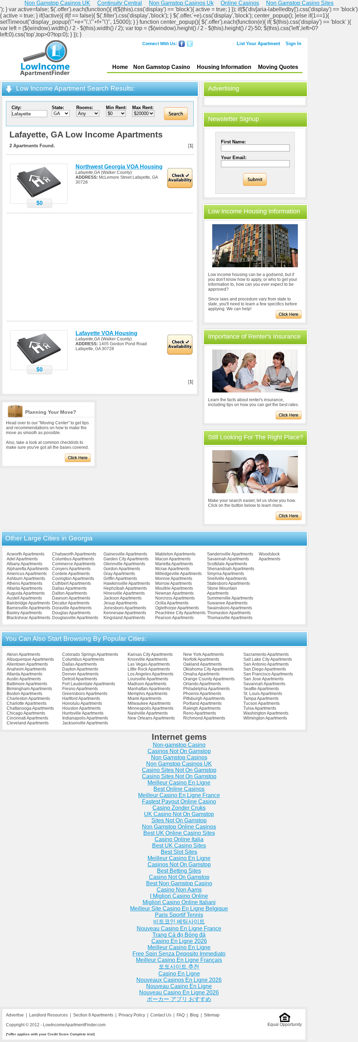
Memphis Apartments (147, 693)
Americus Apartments (27, 573)
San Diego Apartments (264, 669)
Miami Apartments (145, 698)
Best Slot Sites (179, 852)
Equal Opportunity (284, 1024)
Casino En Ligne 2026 (179, 941)
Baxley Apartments (24, 612)
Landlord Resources (48, 1015)
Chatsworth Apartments (74, 554)
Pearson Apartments (174, 617)
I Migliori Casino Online (179, 896)
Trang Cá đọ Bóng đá (179, 935)
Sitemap (212, 1015)
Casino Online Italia (179, 839)
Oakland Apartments (202, 664)
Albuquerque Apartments (30, 659)
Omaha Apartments (201, 674)
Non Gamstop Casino (161, 67)
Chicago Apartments (26, 713)
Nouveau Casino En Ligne (179, 986)
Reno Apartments (199, 713)
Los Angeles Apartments (150, 674)
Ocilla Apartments (171, 603)
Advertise (15, 1015)
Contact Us (160, 1015)
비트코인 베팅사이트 (179, 921)
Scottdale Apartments (227, 563)
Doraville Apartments (72, 607)
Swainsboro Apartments (229, 607)
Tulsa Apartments (259, 708)
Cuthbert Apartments (71, 583)
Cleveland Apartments (28, 723)
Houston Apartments (81, 708)
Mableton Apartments (175, 554)
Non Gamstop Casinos (179, 757)
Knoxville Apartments (147, 659)
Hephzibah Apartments (125, 588)
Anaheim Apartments (26, 669)
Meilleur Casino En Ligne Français (179, 960)
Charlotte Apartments (26, 703)
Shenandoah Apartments (230, 568)
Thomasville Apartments (229, 617)
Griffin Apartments (120, 578)
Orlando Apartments (202, 683)
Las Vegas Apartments (149, 664)
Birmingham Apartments (29, 688)
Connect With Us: (159, 43)
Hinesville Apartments (124, 593)
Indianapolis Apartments (85, 718)
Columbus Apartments (73, 559)
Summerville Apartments (230, 598)
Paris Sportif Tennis (179, 915)
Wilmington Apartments (265, 718)
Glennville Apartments (124, 563)
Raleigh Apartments (202, 708)
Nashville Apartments (148, 713)
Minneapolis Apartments (150, 708)
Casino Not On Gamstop (179, 877)
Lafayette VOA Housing (106, 333)
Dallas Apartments (69, 588)
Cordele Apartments (71, 573)
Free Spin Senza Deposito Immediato (179, 954)
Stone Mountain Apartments (222, 591)
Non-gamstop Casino (179, 745)
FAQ (181, 1015)
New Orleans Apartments (151, 718)
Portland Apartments (202, 703)
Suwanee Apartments (227, 603)
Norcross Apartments (175, 598)
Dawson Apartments (71, 598)
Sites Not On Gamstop (179, 820)
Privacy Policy (132, 1015)
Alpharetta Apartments (28, 568)
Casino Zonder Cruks (179, 808)
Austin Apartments (24, 678)
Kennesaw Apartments (124, 612)
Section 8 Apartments (93, 1015)
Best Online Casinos (179, 789)
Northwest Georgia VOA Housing (119, 167)
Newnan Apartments (174, 593)
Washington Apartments (265, 713)
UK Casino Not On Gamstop (179, 814)
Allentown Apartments (27, 664)
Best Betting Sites (179, 871)
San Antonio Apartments (266, 664)
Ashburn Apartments (26, 578)
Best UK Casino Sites (179, 846)
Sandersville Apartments (230, 554)
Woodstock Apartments (269, 556)
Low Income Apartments (44, 59)
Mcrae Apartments (172, 568)
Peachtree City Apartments (180, 612)
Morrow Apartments (173, 583)
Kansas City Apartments (150, 654)
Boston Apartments (24, 693)
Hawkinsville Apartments (126, 583)
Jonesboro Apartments (124, 607)
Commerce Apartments (73, 563)
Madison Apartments (147, 683)
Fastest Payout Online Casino (179, 801)
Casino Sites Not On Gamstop (179, 770)
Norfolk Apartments (201, 659)
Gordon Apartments (121, 568)
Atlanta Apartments (24, 588)
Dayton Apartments (80, 669)
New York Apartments (203, 654)
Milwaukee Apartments (149, 703)
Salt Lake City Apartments (267, 659)
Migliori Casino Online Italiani (179, 902)
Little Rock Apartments (149, 669)
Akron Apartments (23, 654)
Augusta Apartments (26, 593)
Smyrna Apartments (225, 573)
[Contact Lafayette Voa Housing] (38, 363)
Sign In (293, 43)
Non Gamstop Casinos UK (179, 764)
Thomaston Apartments (229, 612)
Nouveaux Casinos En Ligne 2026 (179, 980)
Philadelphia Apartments (206, 688)
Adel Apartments (22, 559)
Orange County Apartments (209, 678)
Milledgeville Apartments (178, 573)
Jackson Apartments (122, 598)
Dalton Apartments (69, 593)
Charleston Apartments (28, 698)
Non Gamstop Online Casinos (179, 827)
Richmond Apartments (204, 718)
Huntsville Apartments (82, 713)
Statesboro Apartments (228, 583)
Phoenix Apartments (202, 693)
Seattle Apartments (261, 688)
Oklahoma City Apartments (208, 669)
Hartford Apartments (81, 698)
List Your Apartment (258, 43)
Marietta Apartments (174, 563)
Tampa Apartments (261, 698)
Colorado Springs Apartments (90, 654)
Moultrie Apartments (174, 588)
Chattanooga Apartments (30, 708)
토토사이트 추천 (179, 967)
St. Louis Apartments (262, 693)
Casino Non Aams (179, 890)
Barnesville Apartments (28, 607)
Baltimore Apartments (27, 683)
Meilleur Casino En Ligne (179, 783)
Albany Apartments (24, 563)
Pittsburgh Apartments (204, 698)
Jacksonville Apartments (85, 723)
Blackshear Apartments (28, 617)
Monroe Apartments (173, 578)
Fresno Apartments (80, 688)
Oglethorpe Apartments (177, 607)
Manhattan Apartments (149, 688)
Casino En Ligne (179, 974)
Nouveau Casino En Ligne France (179, 928)
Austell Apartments (24, 598)
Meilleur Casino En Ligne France (179, 795)
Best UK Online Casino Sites (179, 833)
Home (120, 67)
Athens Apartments (24, 583)
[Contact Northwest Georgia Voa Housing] (38, 197)
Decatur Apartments (71, 603)
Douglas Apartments (71, 612)
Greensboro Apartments (84, 693)
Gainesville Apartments (125, 554)
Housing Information (224, 67)
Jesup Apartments (120, 603)
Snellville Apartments (227, 578)
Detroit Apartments (79, 678)
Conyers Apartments (71, 568)
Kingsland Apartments (124, 617)
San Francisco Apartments (268, 674)
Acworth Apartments (25, 554)
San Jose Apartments (263, 678)
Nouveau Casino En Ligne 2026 (179, 992)
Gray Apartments (119, 573)
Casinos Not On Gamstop (179, 751)
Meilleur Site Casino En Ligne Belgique (179, 909)
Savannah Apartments (228, 559)
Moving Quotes (278, 67)
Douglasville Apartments (75, 617)
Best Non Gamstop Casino (179, 883)
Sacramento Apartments (266, 654)
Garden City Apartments (126, 559)
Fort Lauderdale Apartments (88, 683)
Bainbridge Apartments (28, 603)
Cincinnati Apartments (27, 718)
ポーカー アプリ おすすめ (179, 999)
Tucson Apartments (261, 703)
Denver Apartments (80, 674)
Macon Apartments (173, 559)
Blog (194, 1015)
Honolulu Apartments (82, 703)
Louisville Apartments (148, 678)
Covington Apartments (73, 578)
